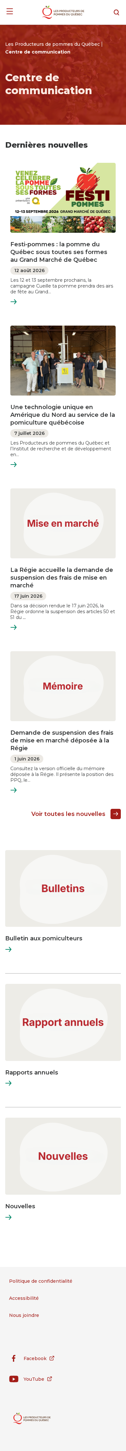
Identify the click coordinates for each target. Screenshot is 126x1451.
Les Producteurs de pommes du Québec (53, 44)
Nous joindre (24, 1315)
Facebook (28, 1360)
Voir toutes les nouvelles (68, 814)
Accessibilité (24, 1298)
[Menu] (9, 12)
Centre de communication (37, 52)
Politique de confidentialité (40, 1281)
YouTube (26, 1380)
